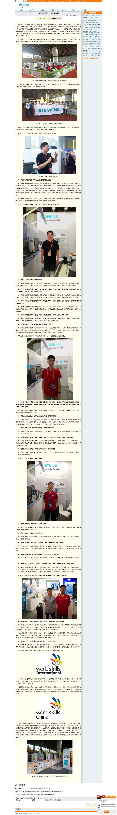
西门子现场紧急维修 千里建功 (91, 44)
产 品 (31, 10)
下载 (73, 1)
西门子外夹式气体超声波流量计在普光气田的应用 (97, 39)
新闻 (32, 1)
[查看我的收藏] (55, 20)
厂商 (60, 1)
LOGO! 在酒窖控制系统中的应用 (92, 48)
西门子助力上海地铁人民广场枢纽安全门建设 (96, 41)
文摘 (70, 1)
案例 (63, 10)
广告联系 (36, 813)
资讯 (42, 10)
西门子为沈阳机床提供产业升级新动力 (94, 32)
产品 (53, 1)
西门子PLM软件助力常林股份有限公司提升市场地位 (98, 53)
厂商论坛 (49, 1)
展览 (77, 1)
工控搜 (36, 1)
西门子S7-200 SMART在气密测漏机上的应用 (95, 22)
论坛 (44, 1)
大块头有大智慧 (87, 29)
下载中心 (74, 10)
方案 (57, 1)
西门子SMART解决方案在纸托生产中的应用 (95, 25)
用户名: (18, 800)
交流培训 (81, 1)
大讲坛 (41, 1)
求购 (63, 1)
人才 (67, 1)
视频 (86, 1)
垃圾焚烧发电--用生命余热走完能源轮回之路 (96, 34)
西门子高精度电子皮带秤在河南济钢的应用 (95, 36)
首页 (29, 1)
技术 (53, 10)
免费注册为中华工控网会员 (53, 800)
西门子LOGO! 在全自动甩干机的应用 (93, 15)
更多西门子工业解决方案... (91, 58)
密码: (33, 800)
